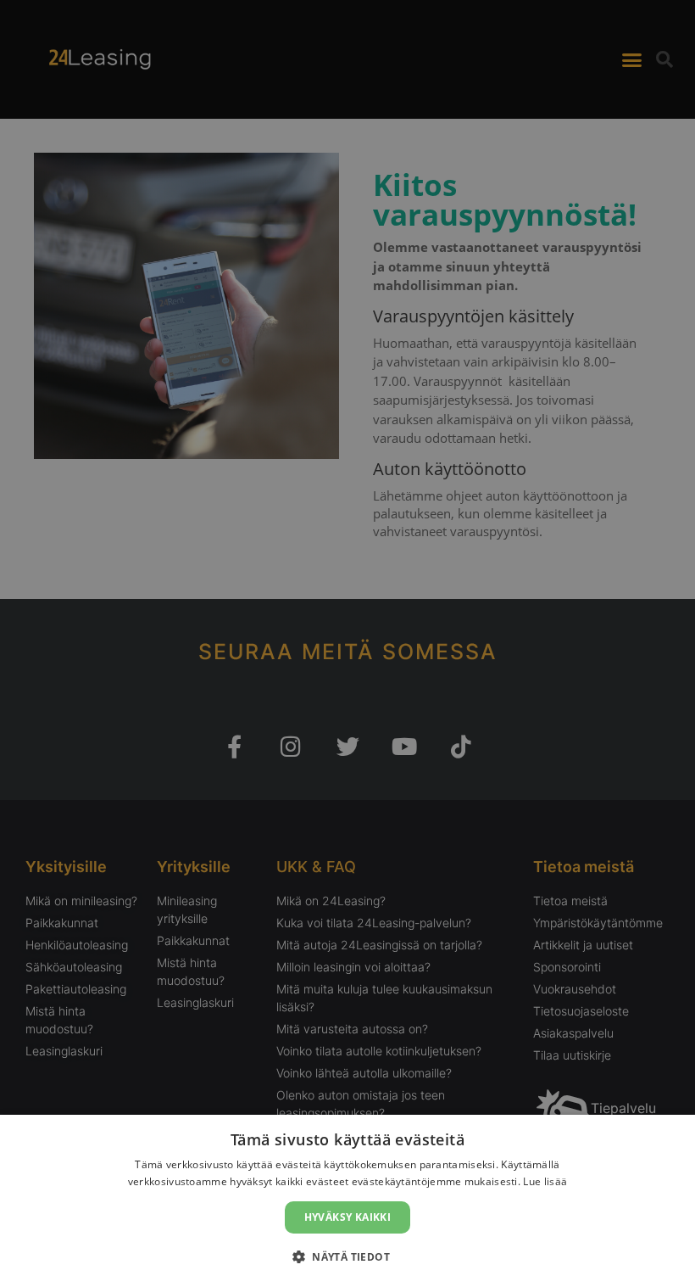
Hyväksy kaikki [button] (348, 1217)
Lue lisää (545, 1181)
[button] (347, 1256)
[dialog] (347, 1201)
